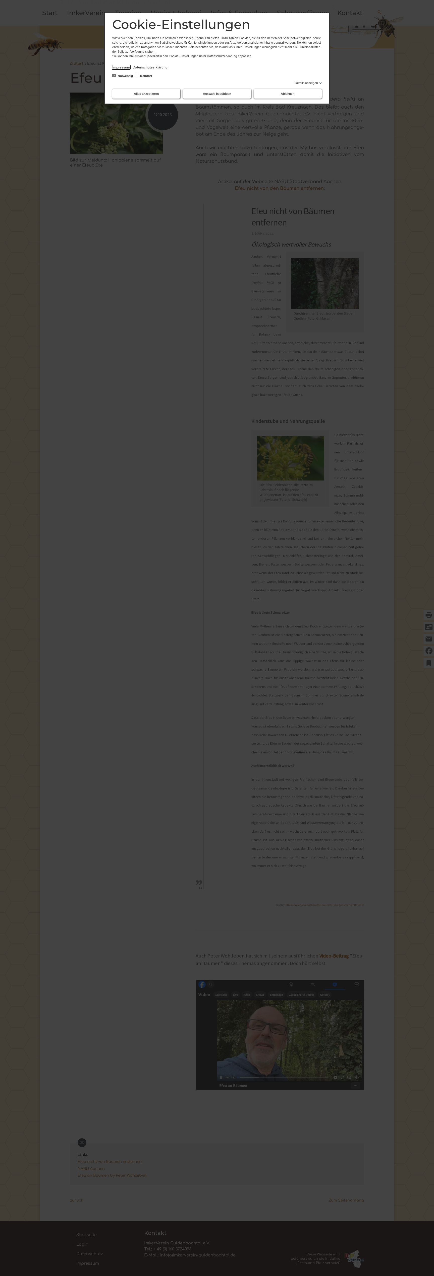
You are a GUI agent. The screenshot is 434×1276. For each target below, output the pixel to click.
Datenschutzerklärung (150, 67)
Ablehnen (287, 94)
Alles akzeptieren (146, 94)
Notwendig (125, 76)
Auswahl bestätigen (217, 94)
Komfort (145, 76)
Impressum (121, 67)
